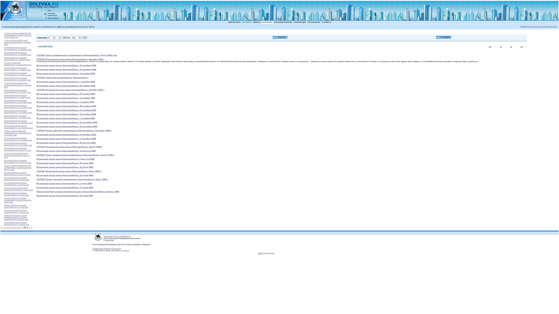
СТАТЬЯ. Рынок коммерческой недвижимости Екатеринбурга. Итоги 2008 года (77, 55)
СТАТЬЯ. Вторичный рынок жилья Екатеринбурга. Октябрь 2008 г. (71, 90)
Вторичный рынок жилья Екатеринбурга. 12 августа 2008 (66, 151)
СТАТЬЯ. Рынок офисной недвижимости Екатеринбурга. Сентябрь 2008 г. (74, 130)
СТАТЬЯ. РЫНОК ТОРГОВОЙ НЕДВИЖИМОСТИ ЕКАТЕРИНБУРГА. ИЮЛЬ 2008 (18, 200)
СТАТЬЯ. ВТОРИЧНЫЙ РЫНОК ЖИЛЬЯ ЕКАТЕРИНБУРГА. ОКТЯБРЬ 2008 (18, 85)
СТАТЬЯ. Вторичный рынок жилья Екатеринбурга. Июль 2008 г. (69, 171)
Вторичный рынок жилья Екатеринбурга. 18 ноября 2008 (66, 94)
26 (18, 228)
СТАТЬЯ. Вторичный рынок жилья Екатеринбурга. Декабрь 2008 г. (71, 59)
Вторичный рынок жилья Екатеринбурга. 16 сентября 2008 (67, 126)
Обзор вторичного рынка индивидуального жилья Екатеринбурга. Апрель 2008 (78, 191)
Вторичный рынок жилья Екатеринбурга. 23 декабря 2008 (66, 65)
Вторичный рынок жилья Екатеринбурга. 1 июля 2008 (64, 183)
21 (5, 228)
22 (8, 228)
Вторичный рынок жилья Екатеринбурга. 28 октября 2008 (66, 106)
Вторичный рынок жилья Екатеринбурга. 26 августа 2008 (66, 143)
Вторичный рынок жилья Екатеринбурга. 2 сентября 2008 (66, 139)
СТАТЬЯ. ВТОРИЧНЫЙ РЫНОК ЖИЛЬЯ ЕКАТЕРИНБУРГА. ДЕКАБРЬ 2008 (17, 43)
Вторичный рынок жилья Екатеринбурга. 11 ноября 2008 (66, 98)
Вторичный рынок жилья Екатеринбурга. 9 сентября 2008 (66, 134)
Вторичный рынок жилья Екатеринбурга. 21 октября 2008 (66, 110)
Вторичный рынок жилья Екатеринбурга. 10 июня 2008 (65, 196)
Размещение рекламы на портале (106, 249)
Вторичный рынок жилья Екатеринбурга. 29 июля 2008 (65, 163)
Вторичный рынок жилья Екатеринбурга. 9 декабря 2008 (66, 73)
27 (20, 228)
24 (13, 228)
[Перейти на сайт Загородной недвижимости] (45, 14)
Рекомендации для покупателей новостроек (539, 27)
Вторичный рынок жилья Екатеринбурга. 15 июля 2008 (65, 175)
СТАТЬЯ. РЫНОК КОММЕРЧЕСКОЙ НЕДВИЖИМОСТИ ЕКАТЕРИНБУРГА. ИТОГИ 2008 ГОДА (18, 35)
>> (32, 228)
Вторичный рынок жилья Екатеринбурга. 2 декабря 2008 (66, 82)
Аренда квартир (53, 18)
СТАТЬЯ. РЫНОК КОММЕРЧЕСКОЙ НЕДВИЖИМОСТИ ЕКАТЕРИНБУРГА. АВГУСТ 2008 (18, 168)
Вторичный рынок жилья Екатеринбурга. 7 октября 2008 (66, 118)
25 (15, 228)
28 (23, 228)
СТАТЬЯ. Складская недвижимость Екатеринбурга (62, 77)
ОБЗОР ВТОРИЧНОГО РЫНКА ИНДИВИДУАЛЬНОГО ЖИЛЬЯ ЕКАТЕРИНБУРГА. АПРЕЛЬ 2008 (16, 218)
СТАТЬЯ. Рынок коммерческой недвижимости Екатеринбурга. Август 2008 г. (76, 155)
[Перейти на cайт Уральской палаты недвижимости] (45, 10)
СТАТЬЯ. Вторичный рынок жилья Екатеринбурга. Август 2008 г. (70, 147)
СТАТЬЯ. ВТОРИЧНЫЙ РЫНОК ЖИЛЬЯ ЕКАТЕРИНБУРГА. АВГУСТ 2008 (17, 155)
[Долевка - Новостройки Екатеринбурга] (44, 5)
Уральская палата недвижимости (117, 236)
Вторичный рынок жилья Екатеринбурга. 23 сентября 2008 (67, 122)
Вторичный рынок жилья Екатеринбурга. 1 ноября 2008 (65, 102)
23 (10, 228)
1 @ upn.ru (124, 251)
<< (1, 228)
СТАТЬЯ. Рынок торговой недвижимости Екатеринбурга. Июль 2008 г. (72, 179)
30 (28, 228)
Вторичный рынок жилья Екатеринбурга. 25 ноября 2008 (66, 86)
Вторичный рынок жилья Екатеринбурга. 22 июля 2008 (65, 167)
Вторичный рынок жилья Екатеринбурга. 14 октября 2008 (66, 114)
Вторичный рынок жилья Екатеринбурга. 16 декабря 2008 (66, 69)
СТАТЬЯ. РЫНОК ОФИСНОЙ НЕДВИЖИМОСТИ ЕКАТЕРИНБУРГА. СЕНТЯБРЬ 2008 (18, 133)
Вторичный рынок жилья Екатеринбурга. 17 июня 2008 (65, 187)
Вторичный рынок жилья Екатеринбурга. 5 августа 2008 (65, 159)
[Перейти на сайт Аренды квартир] (45, 18)
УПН (49, 10)
